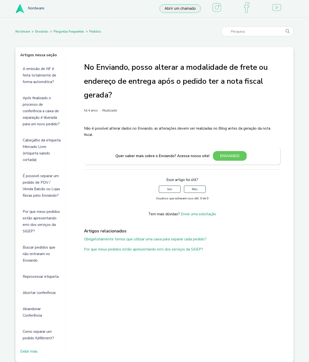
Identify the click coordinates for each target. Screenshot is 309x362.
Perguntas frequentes (69, 31)
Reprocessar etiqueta (41, 276)
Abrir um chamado (180, 8)
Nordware (22, 31)
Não (195, 189)
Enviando (41, 31)
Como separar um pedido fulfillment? (38, 335)
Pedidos (95, 31)
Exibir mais (29, 351)
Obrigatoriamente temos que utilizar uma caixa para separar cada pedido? (145, 239)
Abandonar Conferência (32, 312)
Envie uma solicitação (198, 214)
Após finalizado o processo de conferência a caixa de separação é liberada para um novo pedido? (41, 111)
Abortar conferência (39, 292)
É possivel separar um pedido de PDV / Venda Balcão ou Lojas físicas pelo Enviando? (41, 186)
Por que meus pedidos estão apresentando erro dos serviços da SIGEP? (41, 221)
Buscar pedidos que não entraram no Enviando (39, 254)
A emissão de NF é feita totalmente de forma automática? (39, 75)
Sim (169, 189)
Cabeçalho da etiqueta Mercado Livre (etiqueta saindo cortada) (42, 150)
